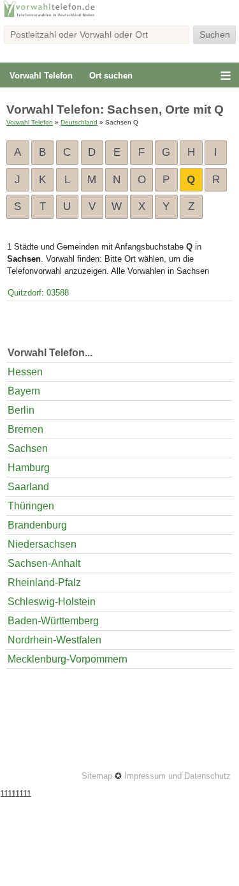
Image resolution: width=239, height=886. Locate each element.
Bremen (25, 429)
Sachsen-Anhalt (44, 563)
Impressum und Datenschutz (177, 776)
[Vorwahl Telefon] (119, 15)
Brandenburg (37, 525)
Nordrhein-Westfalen (54, 639)
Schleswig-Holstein (52, 601)
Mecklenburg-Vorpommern (67, 659)
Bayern (24, 391)
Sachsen (28, 448)
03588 (58, 292)
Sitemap (97, 776)
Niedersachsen (42, 544)
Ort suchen (111, 75)
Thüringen (31, 505)
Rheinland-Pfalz (44, 582)
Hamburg (29, 467)
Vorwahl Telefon (41, 75)
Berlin (21, 410)
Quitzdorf (24, 292)
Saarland (28, 486)
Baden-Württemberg (53, 620)
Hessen (25, 371)
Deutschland (79, 122)
